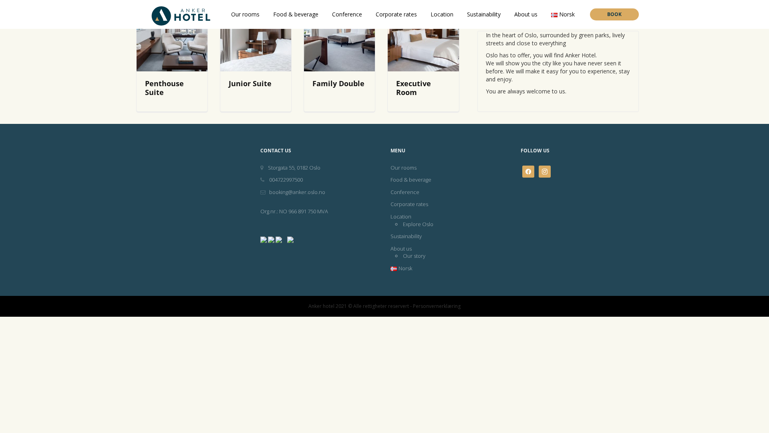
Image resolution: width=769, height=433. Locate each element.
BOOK (614, 14)
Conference (347, 14)
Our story (414, 255)
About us (525, 14)
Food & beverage (295, 14)
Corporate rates (396, 14)
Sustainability (484, 14)
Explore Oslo (418, 224)
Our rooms (245, 14)
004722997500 (285, 179)
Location (442, 14)
